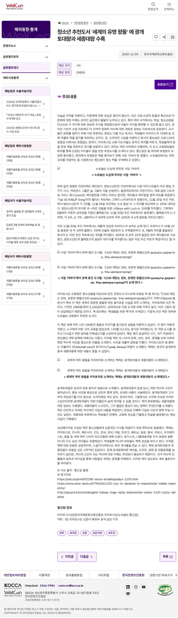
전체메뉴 (169, 9)
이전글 (69, 557)
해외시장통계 (11, 78)
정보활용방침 (74, 575)
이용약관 (44, 575)
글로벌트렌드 (11, 67)
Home (65, 22)
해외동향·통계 (81, 22)
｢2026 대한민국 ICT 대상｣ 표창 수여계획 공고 (23, 116)
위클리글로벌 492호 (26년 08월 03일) (23, 184)
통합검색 (153, 9)
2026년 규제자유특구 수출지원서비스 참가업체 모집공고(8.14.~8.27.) (23, 104)
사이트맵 (103, 575)
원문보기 (162, 84)
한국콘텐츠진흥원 (133, 575)
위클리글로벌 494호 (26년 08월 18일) (23, 158)
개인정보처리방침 (15, 575)
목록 (165, 557)
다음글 (84, 557)
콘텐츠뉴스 (9, 45)
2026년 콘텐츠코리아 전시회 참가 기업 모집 (23, 129)
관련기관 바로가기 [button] (161, 575)
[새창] (165, 585)
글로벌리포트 (11, 56)
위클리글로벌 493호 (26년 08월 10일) (23, 171)
